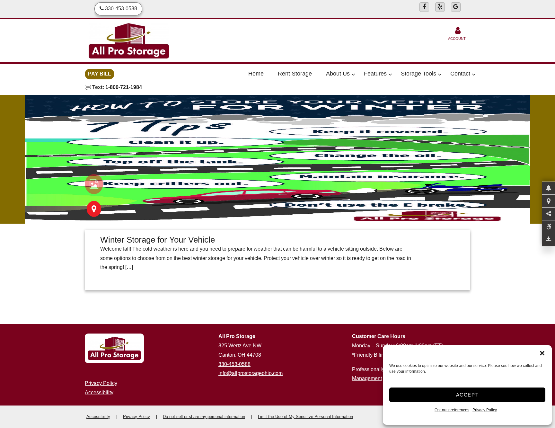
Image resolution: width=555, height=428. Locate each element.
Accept (467, 394)
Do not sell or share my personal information (204, 416)
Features (375, 73)
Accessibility (99, 392)
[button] (542, 353)
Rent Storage (295, 73)
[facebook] (424, 7)
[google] (456, 7)
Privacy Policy (484, 410)
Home (256, 73)
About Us (338, 73)
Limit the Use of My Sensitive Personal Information (305, 416)
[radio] (94, 184)
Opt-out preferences (452, 410)
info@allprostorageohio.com (250, 373)
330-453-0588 (234, 364)
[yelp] (440, 7)
